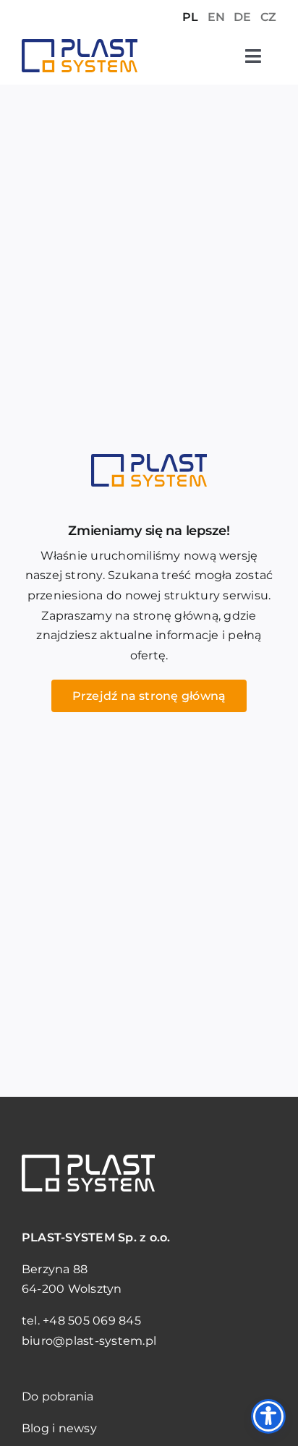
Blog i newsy (59, 1428)
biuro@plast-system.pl (89, 1341)
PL (190, 17)
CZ (268, 17)
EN (216, 17)
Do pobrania (58, 1396)
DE (242, 17)
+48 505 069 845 (92, 1320)
